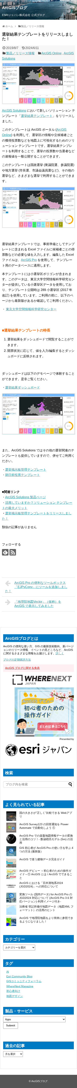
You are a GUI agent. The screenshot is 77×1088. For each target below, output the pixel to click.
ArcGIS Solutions (14, 110)
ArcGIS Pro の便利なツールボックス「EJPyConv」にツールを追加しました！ (36, 587)
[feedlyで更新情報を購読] (5, 552)
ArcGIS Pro (29, 260)
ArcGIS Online (51, 53)
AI (7, 971)
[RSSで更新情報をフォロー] (12, 552)
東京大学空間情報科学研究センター (31, 309)
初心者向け (13, 991)
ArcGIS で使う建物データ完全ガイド (42, 859)
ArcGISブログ (14, 8)
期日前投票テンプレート (22, 475)
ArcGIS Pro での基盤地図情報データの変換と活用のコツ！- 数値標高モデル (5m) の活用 (46, 839)
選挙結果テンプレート (37, 116)
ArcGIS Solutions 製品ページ (25, 497)
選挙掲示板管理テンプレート (25, 469)
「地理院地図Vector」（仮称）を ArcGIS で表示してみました (37, 603)
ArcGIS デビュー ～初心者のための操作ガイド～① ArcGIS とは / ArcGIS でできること (45, 874)
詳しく (60, 653)
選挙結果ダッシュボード (22, 387)
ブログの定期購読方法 (17, 659)
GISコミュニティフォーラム (23, 981)
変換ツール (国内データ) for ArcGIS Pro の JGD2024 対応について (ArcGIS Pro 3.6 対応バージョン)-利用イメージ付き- (46, 898)
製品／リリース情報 (20, 53)
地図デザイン (14, 996)
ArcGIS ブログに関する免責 (22, 667)
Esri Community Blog (19, 976)
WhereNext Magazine (19, 986)
